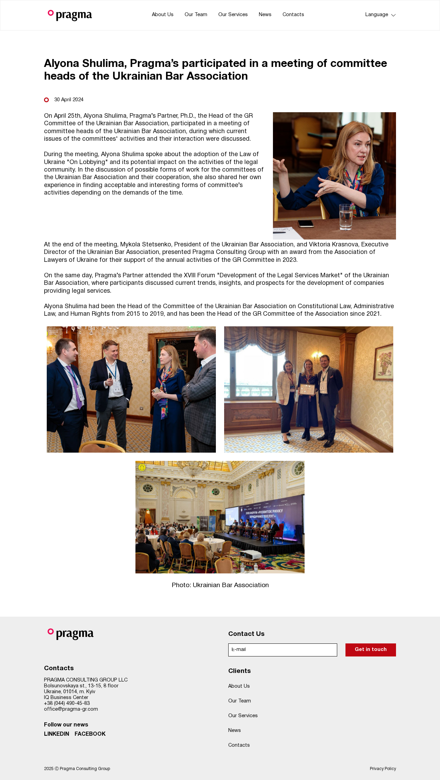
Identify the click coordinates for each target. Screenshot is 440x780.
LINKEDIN (56, 734)
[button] (379, 15)
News (265, 15)
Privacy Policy (383, 769)
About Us (163, 15)
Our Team (196, 15)
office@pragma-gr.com (71, 709)
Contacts (293, 15)
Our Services (233, 15)
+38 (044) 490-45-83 (67, 703)
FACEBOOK (90, 734)
